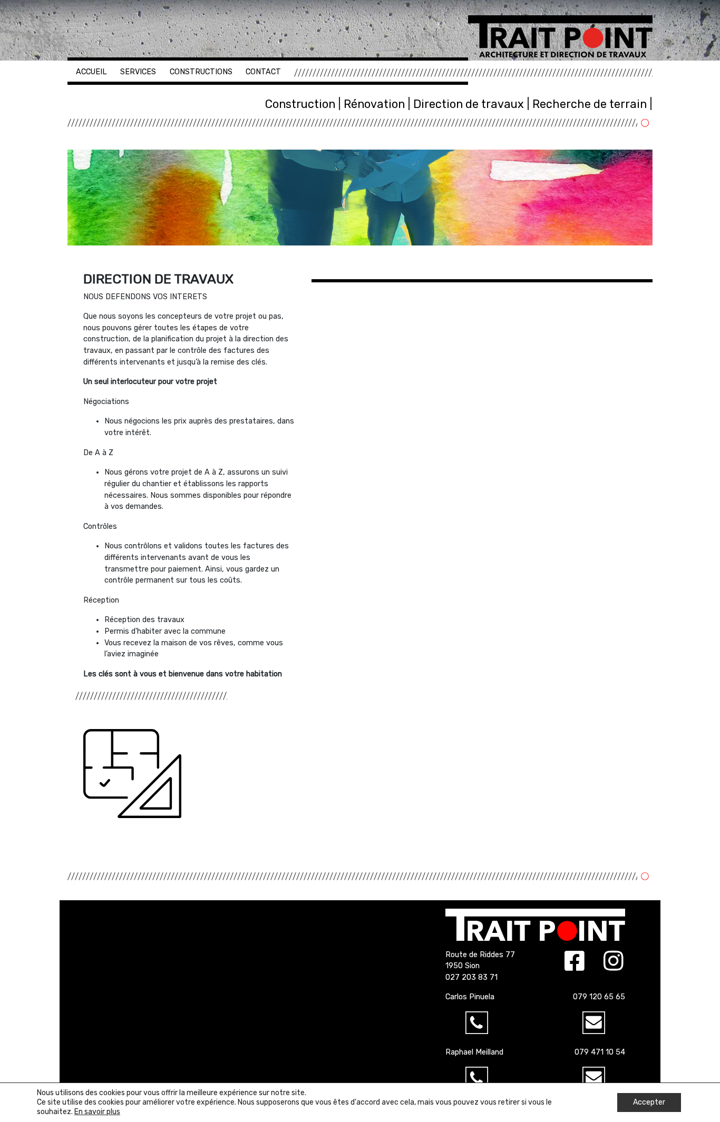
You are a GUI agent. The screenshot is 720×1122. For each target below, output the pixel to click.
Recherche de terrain (589, 104)
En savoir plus (97, 1111)
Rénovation (374, 104)
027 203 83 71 (471, 977)
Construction (300, 104)
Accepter (649, 1102)
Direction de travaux (468, 104)
